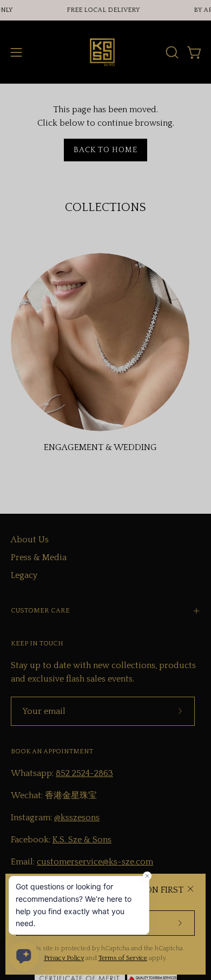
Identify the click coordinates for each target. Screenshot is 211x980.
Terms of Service (122, 958)
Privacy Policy (64, 958)
